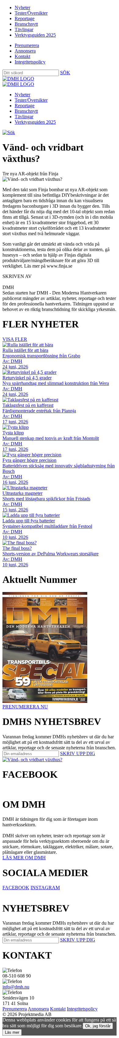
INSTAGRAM (45, 887)
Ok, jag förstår (97, 1026)
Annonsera (25, 50)
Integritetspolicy (30, 61)
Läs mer (12, 1032)
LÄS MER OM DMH (24, 857)
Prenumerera (27, 45)
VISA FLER (14, 339)
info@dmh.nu (15, 986)
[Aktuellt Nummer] (44, 701)
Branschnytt (26, 24)
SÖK (65, 72)
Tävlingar (24, 29)
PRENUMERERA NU (25, 706)
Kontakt (22, 56)
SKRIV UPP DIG (77, 753)
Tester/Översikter (31, 13)
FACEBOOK (15, 887)
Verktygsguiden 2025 (35, 35)
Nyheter (22, 7)
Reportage (24, 18)
